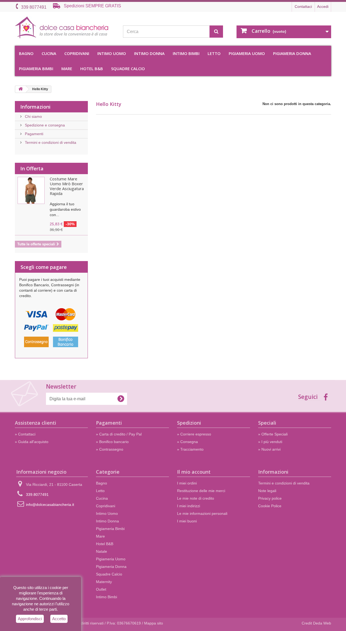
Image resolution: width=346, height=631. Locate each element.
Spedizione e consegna (44, 125)
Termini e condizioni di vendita (50, 142)
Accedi (322, 6)
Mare (66, 68)
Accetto (59, 618)
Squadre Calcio (128, 68)
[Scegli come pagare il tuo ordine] (51, 330)
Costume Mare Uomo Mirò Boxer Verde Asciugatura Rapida (67, 186)
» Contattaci (25, 434)
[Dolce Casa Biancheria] (65, 27)
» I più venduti (270, 442)
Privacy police (270, 498)
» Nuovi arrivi (269, 449)
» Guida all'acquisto (31, 442)
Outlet (101, 589)
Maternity (104, 582)
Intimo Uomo (111, 53)
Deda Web (322, 623)
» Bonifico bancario (112, 442)
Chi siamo (33, 116)
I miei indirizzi (188, 506)
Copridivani (76, 53)
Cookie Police (269, 506)
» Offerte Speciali (273, 434)
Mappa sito (153, 623)
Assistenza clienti (35, 422)
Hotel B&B (91, 68)
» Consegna (187, 442)
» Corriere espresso (194, 434)
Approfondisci (30, 618)
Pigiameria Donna (292, 53)
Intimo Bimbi (186, 53)
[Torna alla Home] (20, 89)
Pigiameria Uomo (247, 53)
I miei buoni (187, 521)
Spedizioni (189, 422)
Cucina (49, 53)
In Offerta (32, 168)
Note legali (267, 491)
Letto (214, 53)
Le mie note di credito (195, 498)
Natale (101, 551)
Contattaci (303, 6)
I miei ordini (187, 483)
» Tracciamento (190, 449)
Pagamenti (33, 134)
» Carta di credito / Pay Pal (119, 434)
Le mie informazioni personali (202, 513)
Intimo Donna (149, 53)
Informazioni (35, 106)
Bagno (26, 53)
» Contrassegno (109, 449)
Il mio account (194, 472)
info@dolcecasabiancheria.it (50, 504)
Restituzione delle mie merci (201, 491)
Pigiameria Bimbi (36, 68)
